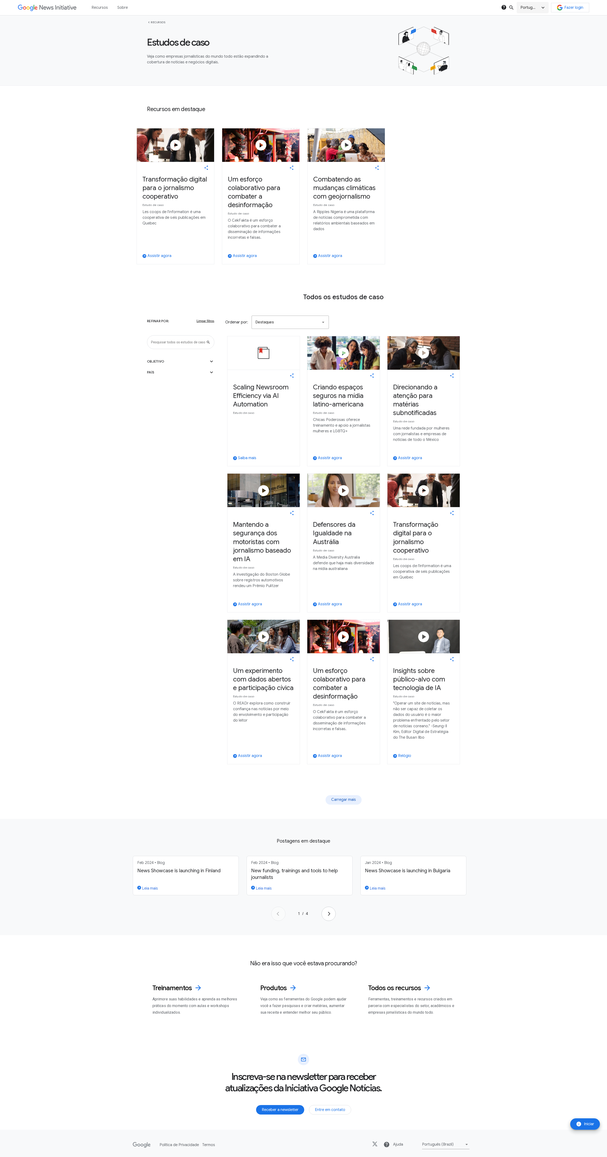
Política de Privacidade (179, 1145)
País (180, 372)
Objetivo (180, 361)
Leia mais (149, 888)
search (511, 7)
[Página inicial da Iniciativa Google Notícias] (47, 8)
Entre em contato (330, 1109)
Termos (208, 1145)
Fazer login (573, 7)
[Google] (142, 1145)
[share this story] (206, 168)
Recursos (158, 22)
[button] (533, 7)
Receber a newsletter (280, 1109)
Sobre (122, 7)
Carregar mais (343, 799)
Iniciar (585, 1124)
